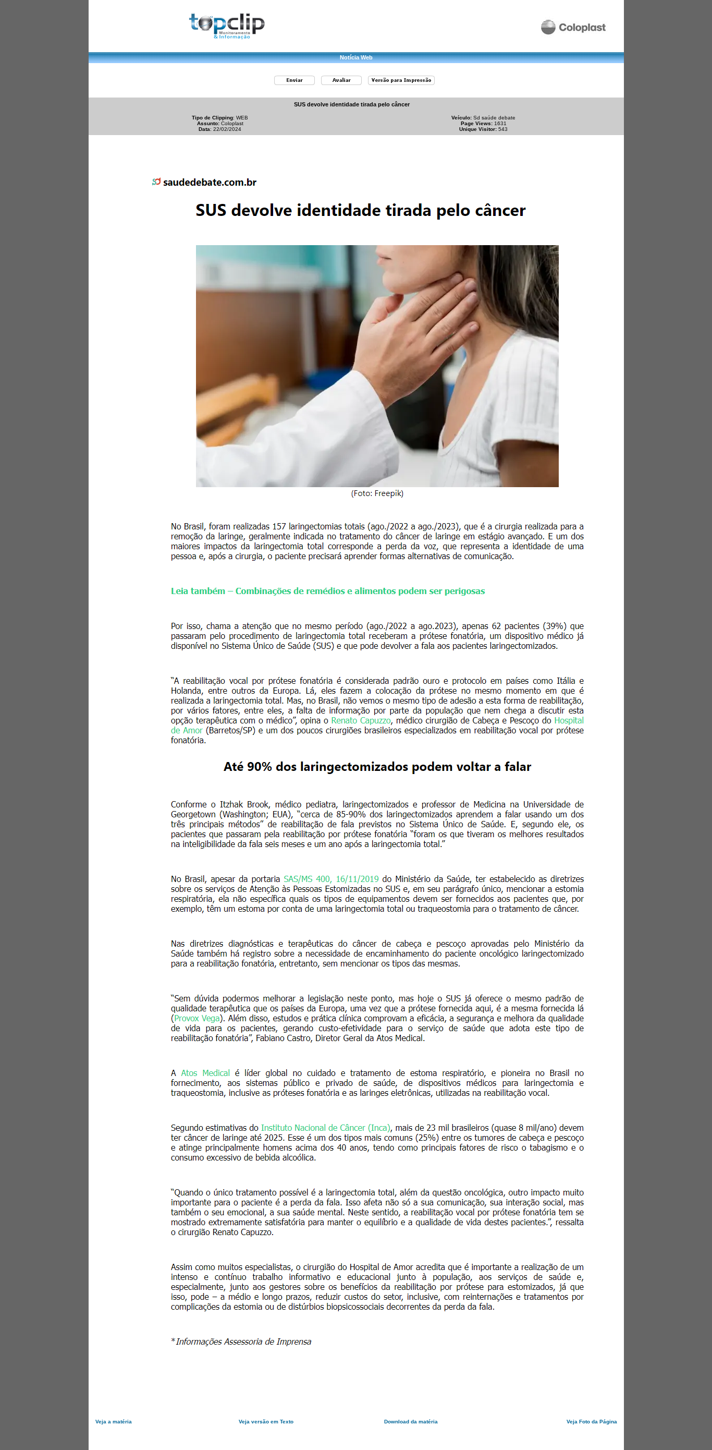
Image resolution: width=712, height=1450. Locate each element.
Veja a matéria (113, 1421)
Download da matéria (411, 1421)
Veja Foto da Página (592, 1421)
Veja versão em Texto (266, 1421)
